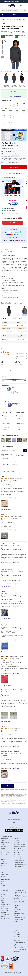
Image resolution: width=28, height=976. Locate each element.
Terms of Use (17, 973)
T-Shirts (3, 840)
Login (22, 5)
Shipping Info (17, 915)
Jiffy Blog (16, 930)
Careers (16, 925)
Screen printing (15, 461)
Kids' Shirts (3, 856)
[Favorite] (5, 41)
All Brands (3, 916)
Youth (2, 898)
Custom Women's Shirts (20, 864)
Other (12, 471)
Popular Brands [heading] (5, 904)
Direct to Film (6, 461)
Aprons (2, 883)
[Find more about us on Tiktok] (17, 822)
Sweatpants (4, 863)
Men (2, 896)
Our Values (16, 927)
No (18, 497)
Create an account (5, 162)
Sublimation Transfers (19, 846)
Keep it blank (6, 471)
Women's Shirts (5, 854)
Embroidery (14, 464)
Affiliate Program (18, 929)
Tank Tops (3, 846)
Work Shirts (4, 850)
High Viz (3, 876)
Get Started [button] (12, 222)
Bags (2, 872)
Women (3, 894)
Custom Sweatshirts (19, 860)
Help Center (17, 905)
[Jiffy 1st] (25, 311)
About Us (16, 923)
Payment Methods (18, 919)
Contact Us (16, 907)
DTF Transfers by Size (19, 844)
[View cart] (25, 5)
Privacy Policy (17, 936)
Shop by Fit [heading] (4, 890)
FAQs (15, 911)
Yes (14, 497)
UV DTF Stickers (18, 848)
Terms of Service (18, 938)
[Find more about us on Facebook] (11, 822)
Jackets (3, 848)
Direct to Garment (7, 468)
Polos (2, 844)
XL (24, 103)
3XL (10, 115)
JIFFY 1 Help (17, 909)
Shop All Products (5, 918)
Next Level (3, 912)
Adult (2, 892)
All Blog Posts (17, 932)
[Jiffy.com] (12, 5)
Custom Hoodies (18, 858)
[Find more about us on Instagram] (14, 822)
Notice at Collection (19, 947)
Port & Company (5, 914)
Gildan (2, 906)
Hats (2, 870)
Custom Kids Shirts (18, 862)
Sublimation (16, 468)
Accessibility (17, 940)
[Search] (25, 10)
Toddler (3, 900)
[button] (2, 5)
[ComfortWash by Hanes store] (17, 31)
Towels (2, 881)
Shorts (2, 865)
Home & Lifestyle (5, 879)
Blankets (3, 885)
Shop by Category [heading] (6, 836)
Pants (2, 861)
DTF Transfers (17, 842)
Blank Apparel (4, 838)
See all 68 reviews (7, 785)
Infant (2, 902)
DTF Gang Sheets (18, 850)
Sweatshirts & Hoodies (6, 842)
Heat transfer (6, 464)
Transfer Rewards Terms (20, 942)
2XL (4, 115)
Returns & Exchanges (19, 917)
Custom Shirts (17, 854)
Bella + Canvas (4, 908)
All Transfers (17, 840)
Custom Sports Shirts (19, 866)
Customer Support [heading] (19, 890)
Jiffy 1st (25, 315)
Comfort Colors (4, 910)
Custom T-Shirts (18, 856)
